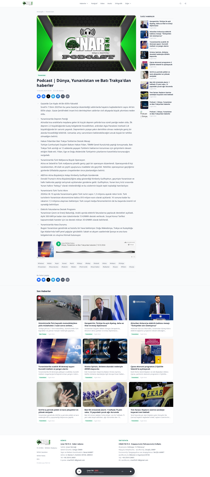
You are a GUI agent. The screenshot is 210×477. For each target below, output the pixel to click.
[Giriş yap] (185, 3)
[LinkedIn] (58, 96)
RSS (38, 459)
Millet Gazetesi (42, 452)
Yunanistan (50, 12)
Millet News (41, 456)
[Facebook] (44, 96)
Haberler (83, 3)
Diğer (127, 3)
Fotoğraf (94, 3)
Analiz (110, 3)
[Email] (63, 96)
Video (102, 3)
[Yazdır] (68, 96)
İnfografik (118, 3)
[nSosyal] (39, 96)
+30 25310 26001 (70, 457)
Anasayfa (40, 12)
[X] (48, 96)
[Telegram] (53, 96)
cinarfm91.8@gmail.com (76, 460)
